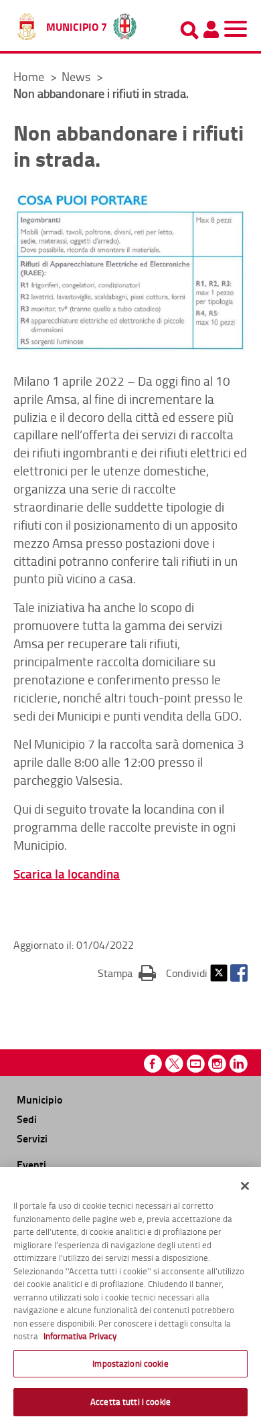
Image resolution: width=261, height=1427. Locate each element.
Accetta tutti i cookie (130, 1402)
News (77, 76)
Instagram (217, 1064)
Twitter (219, 973)
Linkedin (239, 1064)
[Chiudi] (245, 1186)
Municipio (39, 1099)
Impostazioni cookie (130, 1363)
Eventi (31, 1164)
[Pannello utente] (211, 29)
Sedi (27, 1118)
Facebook (239, 973)
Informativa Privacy (80, 1336)
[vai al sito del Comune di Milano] (125, 23)
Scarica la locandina (66, 874)
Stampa (127, 972)
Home (28, 76)
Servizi (32, 1138)
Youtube (196, 1064)
